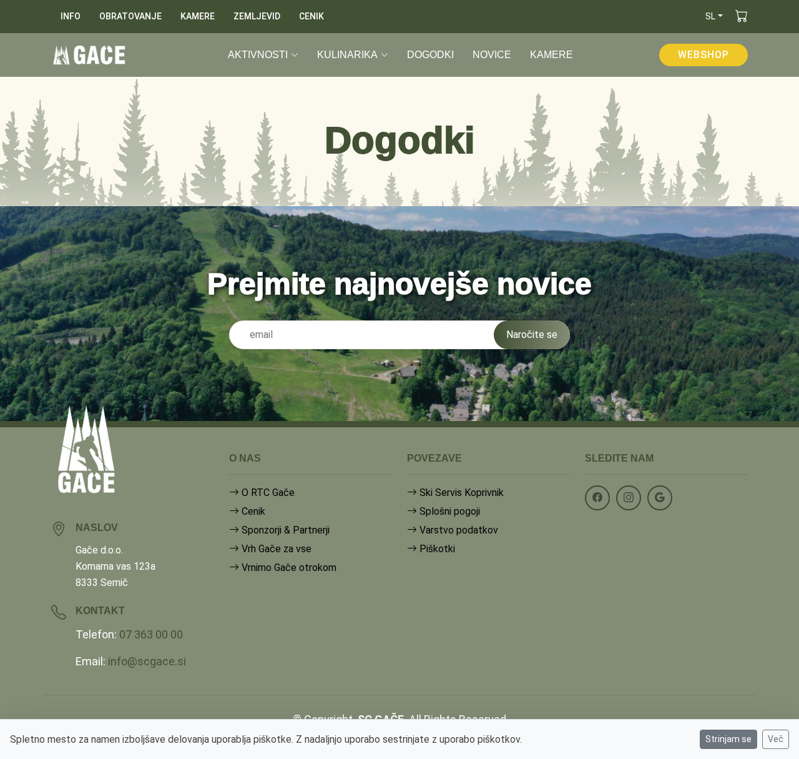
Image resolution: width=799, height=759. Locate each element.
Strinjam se (728, 739)
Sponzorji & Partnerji (284, 530)
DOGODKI (430, 54)
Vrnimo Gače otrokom (287, 567)
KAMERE (197, 16)
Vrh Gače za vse (275, 549)
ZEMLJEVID (256, 16)
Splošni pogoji (448, 511)
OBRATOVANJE (130, 16)
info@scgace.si (147, 661)
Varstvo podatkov (457, 530)
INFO (71, 16)
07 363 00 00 (151, 634)
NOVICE (492, 54)
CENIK (311, 16)
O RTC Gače (267, 493)
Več (775, 739)
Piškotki (436, 549)
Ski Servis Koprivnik (460, 493)
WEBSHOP (703, 55)
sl (710, 16)
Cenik (252, 511)
